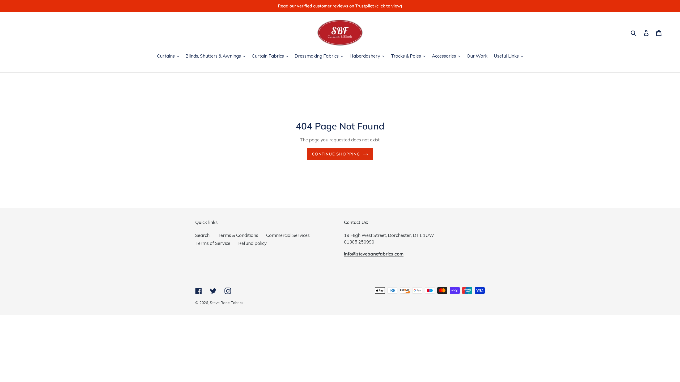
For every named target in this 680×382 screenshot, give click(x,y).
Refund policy (252, 243)
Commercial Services (288, 235)
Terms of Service (212, 243)
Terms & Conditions (238, 235)
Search (202, 235)
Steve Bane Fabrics (226, 302)
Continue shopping (336, 154)
